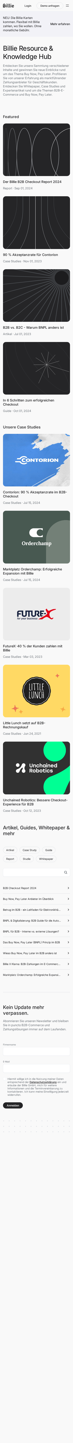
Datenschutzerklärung (43, 1082)
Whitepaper (46, 858)
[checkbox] (4, 1078)
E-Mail (6, 1061)
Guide (48, 850)
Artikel (10, 850)
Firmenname (9, 1044)
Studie (27, 858)
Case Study (30, 850)
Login (28, 5)
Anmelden (13, 1105)
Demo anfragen (49, 5)
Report (10, 858)
